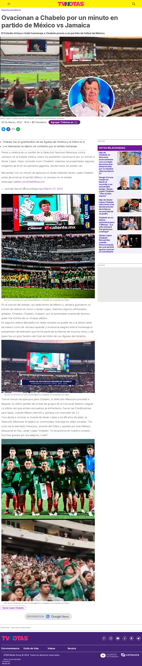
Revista (72, 648)
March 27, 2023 (53, 188)
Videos (51, 648)
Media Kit (6, 664)
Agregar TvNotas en (62, 122)
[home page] (71, 4)
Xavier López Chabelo (13, 608)
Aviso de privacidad (12, 659)
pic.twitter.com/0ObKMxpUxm (27, 181)
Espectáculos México (11, 10)
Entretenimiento (10, 648)
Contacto (6, 661)
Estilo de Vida (31, 648)
